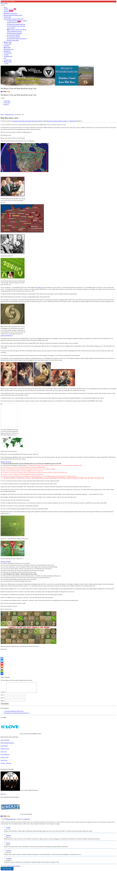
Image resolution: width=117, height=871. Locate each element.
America (52, 121)
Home (6, 8)
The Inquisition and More (14, 36)
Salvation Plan (8, 52)
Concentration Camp (9, 114)
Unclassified (9, 858)
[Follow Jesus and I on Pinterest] (4, 91)
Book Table (7, 47)
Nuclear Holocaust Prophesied (15, 33)
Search (6, 63)
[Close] (1, 5)
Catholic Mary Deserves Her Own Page (17, 38)
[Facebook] (58, 658)
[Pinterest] (58, 663)
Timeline (7, 45)
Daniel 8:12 (7, 51)
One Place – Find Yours (6, 763)
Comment (3, 692)
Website (2, 700)
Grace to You (4, 751)
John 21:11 (40, 287)
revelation (64, 121)
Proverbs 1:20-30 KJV (6, 561)
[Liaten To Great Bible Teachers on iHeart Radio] (9, 91)
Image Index (8, 17)
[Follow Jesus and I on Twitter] (3, 91)
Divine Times (8, 44)
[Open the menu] (1, 98)
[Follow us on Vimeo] (5, 91)
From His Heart (4, 745)
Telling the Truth (4, 757)
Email (2, 697)
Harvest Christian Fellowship (7, 742)
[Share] (58, 673)
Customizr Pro (26, 819)
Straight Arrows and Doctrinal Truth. (16, 24)
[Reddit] (58, 666)
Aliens (48, 121)
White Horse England (36, 121)
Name (2, 695)
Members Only (8, 56)
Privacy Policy (8, 61)
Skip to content (4, 3)
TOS (5, 58)
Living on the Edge (5, 740)
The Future (8, 11)
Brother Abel (73, 121)
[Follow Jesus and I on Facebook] (2, 91)
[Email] (58, 668)
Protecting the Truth (10, 9)
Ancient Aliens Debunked (14, 35)
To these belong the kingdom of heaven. (14, 15)
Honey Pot (6, 104)
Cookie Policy (8, 60)
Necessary (8, 827)
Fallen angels (24, 121)
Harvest (29, 121)
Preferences (8, 850)
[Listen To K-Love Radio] (8, 91)
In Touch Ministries (5, 754)
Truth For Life (4, 760)
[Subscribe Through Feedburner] (1, 91)
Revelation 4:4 (9, 335)
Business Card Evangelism (11, 13)
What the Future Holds (13, 40)
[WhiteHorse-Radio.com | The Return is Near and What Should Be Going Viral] (47, 85)
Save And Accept (7, 868)
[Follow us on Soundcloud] (7, 91)
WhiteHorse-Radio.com (10, 819)
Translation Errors (9, 49)
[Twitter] (58, 661)
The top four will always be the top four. (14, 711)
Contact (7, 54)
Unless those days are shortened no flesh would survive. (17, 713)
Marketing (8, 835)
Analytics (8, 843)
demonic (56, 121)
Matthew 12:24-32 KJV (6, 461)
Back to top (3, 794)
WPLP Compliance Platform (13, 866)
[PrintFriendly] (58, 671)
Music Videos (8, 42)
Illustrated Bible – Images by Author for (13, 18)
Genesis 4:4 (3, 335)
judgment (60, 121)
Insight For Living (5, 748)
